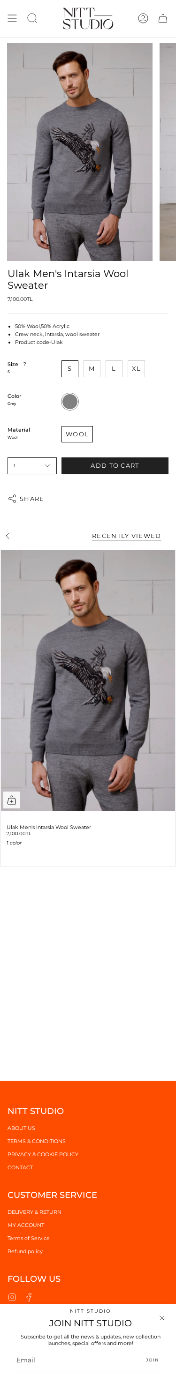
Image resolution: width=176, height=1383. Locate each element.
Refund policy (25, 1251)
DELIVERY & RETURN (34, 1212)
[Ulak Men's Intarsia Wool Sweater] (88, 680)
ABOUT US (21, 1128)
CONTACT (20, 1167)
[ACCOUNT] (143, 18)
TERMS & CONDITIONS (37, 1141)
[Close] (162, 1318)
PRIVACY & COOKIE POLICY (43, 1154)
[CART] (162, 18)
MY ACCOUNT (26, 1225)
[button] (32, 18)
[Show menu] (12, 18)
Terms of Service (29, 1238)
